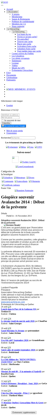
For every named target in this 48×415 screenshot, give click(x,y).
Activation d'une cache (26, 46)
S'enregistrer (11, 133)
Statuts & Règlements (21, 19)
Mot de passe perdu (14, 131)
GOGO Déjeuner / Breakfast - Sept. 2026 (19, 383)
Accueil (9, 9)
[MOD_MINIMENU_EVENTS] (20, 89)
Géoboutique (11, 77)
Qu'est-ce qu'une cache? (27, 37)
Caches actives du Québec (23, 53)
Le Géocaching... (19, 32)
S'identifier (6, 123)
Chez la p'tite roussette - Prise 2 (15, 393)
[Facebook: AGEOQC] (15, 162)
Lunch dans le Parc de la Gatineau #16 (18, 309)
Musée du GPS (18, 68)
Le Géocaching (13, 29)
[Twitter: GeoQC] (28, 162)
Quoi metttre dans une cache (29, 51)
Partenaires (11, 80)
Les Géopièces (18, 56)
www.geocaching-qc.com (13, 302)
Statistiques (16, 61)
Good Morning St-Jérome (12, 331)
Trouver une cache (25, 41)
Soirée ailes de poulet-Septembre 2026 (18, 350)
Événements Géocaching (22, 70)
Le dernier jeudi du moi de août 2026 (18, 321)
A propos (15, 14)
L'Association (12, 12)
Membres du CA (19, 24)
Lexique (15, 63)
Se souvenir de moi (12, 120)
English (9, 105)
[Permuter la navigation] (2, 5)
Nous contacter (18, 26)
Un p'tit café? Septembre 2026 (14, 340)
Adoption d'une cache (26, 49)
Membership (17, 17)
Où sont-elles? (23, 39)
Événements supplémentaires (24, 413)
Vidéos (15, 65)
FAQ (8, 73)
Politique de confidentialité (23, 21)
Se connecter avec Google (14, 126)
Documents (11, 75)
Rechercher (6, 138)
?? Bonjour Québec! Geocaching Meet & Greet (22, 403)
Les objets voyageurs (20, 58)
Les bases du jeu (24, 34)
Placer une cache (24, 44)
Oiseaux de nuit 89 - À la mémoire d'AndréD (21, 371)
